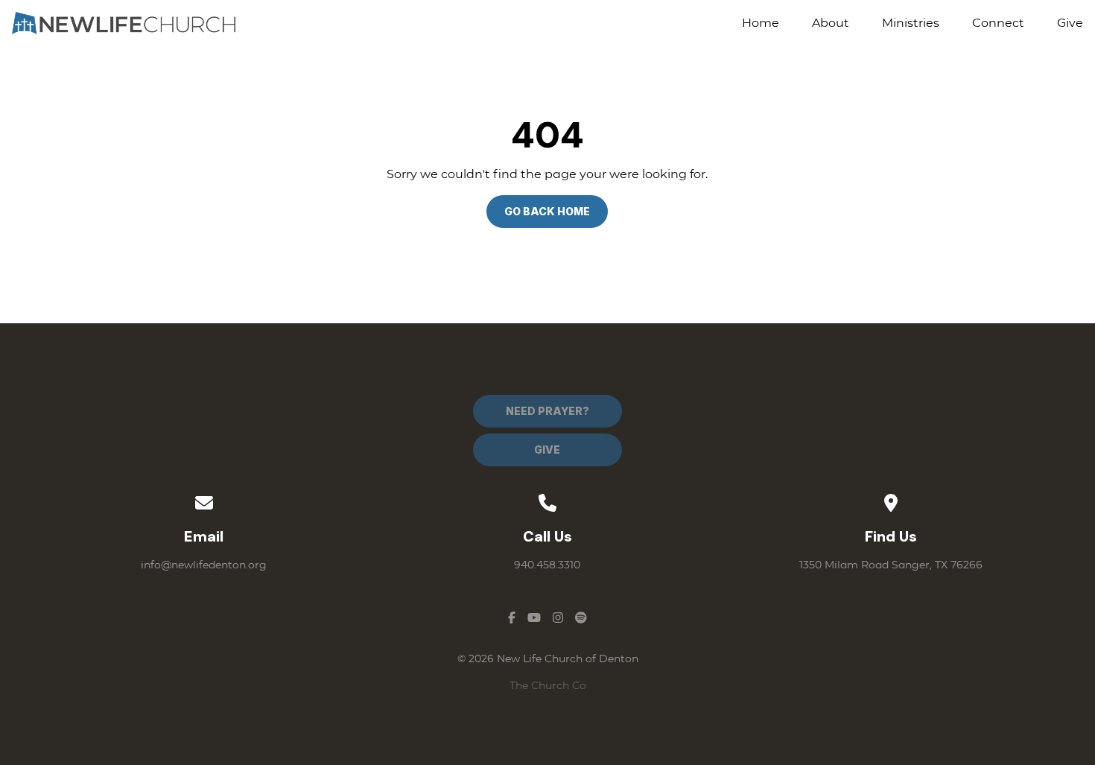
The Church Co (548, 685)
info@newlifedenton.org (204, 564)
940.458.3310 (547, 564)
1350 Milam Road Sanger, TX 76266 (891, 564)
